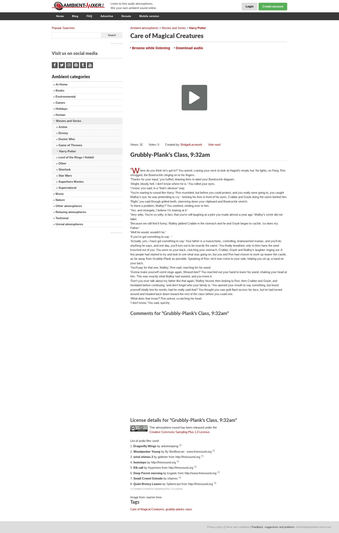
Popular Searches (63, 28)
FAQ (89, 16)
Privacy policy (215, 527)
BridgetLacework (191, 144)
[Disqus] (208, 368)
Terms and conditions (237, 527)
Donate (126, 16)
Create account (272, 6)
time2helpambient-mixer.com (313, 527)
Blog (75, 16)
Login (249, 6)
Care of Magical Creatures (147, 509)
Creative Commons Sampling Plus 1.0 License (179, 432)
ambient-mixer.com (81, 6)
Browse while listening (151, 48)
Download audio (189, 48)
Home (60, 16)
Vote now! (214, 144)
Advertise (106, 16)
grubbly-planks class (179, 509)
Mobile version (149, 16)
